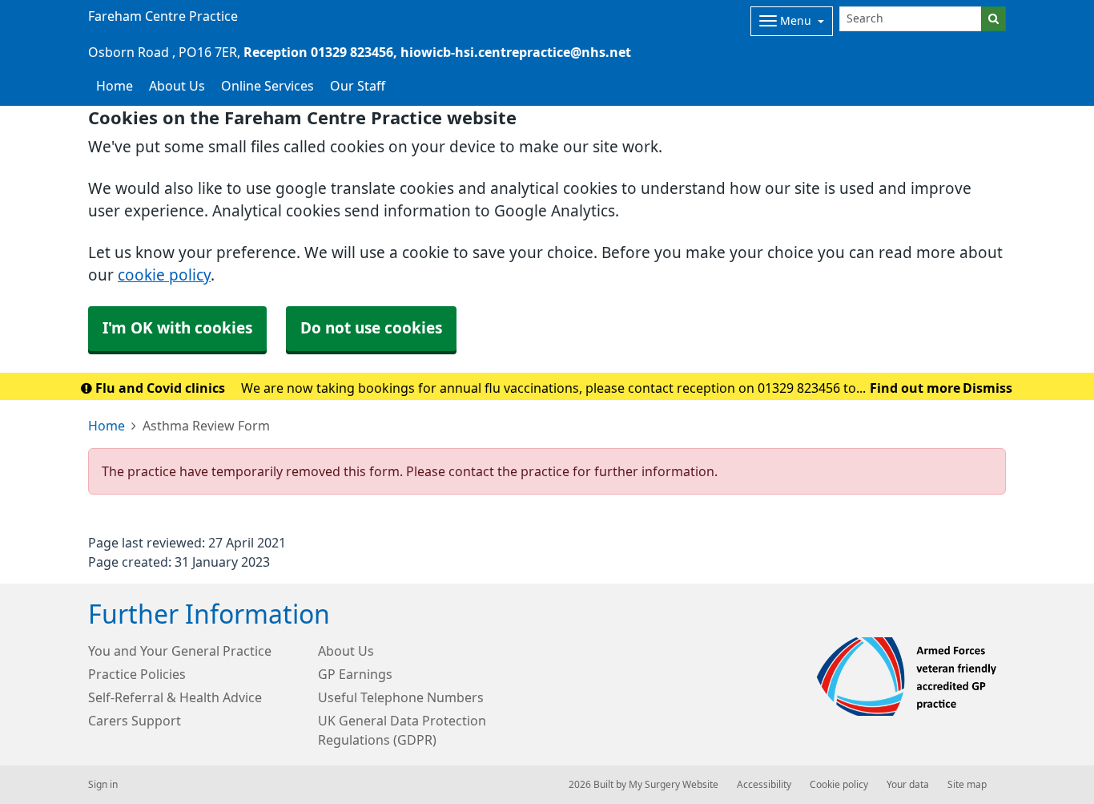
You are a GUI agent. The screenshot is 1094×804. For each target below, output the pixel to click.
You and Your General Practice (179, 650)
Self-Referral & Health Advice (175, 697)
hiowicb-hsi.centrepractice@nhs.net (515, 52)
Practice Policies (137, 674)
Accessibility (764, 785)
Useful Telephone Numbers (401, 697)
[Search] (993, 18)
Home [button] (114, 85)
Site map (967, 785)
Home (106, 425)
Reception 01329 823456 (318, 52)
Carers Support (134, 720)
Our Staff (357, 85)
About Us (177, 85)
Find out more (915, 388)
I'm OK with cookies (177, 328)
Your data (908, 785)
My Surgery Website (673, 785)
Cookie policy (839, 785)
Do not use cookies (371, 328)
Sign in (103, 785)
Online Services (267, 85)
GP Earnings (355, 674)
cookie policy (164, 275)
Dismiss (987, 388)
